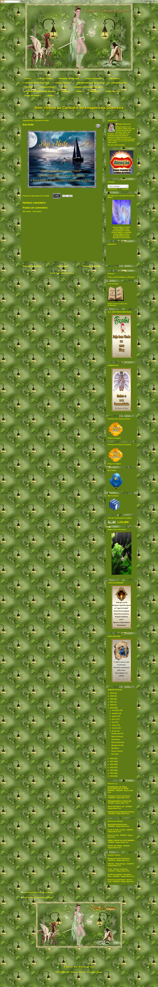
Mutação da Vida (117, 745)
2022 (112, 699)
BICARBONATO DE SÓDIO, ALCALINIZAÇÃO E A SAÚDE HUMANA (118, 788)
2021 (112, 702)
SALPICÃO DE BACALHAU (117, 824)
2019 (112, 708)
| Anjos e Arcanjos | (94, 78)
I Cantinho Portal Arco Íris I (36, 83)
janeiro (114, 731)
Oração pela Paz (117, 733)
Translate (125, 189)
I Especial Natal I (48, 87)
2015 (112, 767)
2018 (112, 758)
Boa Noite (115, 754)
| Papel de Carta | (113, 91)
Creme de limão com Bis (116, 830)
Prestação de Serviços (68, 78)
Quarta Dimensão (117, 742)
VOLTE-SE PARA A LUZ (116, 806)
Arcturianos (115, 739)
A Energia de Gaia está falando (119, 796)
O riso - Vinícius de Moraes (117, 869)
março (114, 725)
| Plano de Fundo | (32, 96)
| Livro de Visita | (45, 78)
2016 (112, 764)
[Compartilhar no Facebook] (69, 196)
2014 (112, 770)
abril (114, 722)
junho (114, 719)
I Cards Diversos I (63, 83)
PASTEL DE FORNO (115, 846)
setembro (115, 713)
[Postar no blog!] (65, 196)
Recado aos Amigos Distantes (119, 858)
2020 (112, 705)
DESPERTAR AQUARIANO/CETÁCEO (121, 812)
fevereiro (115, 728)
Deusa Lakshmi (117, 751)
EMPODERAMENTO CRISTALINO (119, 801)
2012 (112, 776)
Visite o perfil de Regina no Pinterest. (121, 277)
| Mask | (79, 91)
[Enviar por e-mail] (63, 196)
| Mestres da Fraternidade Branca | (40, 91)
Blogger (99, 972)
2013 (112, 773)
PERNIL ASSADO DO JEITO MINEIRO (121, 840)
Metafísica (115, 748)
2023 (112, 696)
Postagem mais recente (32, 266)
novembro (116, 710)
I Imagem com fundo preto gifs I (88, 87)
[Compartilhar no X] (67, 196)
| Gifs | (64, 87)
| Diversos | (29, 87)
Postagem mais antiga (92, 266)
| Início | (27, 78)
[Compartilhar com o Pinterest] (71, 196)
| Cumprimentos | (119, 83)
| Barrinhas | (114, 78)
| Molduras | (94, 91)
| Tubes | (50, 96)
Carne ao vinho (113, 835)
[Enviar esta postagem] (56, 196)
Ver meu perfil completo (116, 145)
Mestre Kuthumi (117, 736)
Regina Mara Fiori (37, 196)
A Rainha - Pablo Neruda (117, 864)
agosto (114, 716)
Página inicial (62, 266)
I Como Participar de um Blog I (91, 83)
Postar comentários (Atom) (65, 273)
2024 (112, 693)
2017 (112, 761)
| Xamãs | (66, 91)
